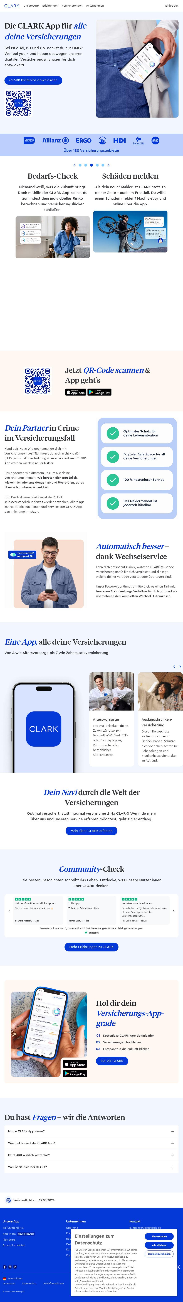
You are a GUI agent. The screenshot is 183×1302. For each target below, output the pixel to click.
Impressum (9, 1283)
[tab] (80, 165)
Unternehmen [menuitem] (95, 5)
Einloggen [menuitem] (172, 5)
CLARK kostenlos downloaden (33, 80)
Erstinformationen (54, 1283)
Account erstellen (14, 1245)
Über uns (72, 1228)
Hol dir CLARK (112, 1061)
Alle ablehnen (159, 1245)
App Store (9, 1234)
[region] (124, 1262)
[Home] (11, 6)
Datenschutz (29, 1283)
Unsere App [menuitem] (31, 5)
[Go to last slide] (174, 667)
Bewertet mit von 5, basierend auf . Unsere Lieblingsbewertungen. (91, 928)
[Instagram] (10, 1267)
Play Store (9, 1240)
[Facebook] (5, 1267)
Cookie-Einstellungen (159, 1254)
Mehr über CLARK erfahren (92, 831)
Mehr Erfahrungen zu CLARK (91, 947)
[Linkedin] (15, 1267)
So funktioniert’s (13, 1228)
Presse (70, 1233)
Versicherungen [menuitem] (72, 5)
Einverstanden (159, 1236)
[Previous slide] (74, 165)
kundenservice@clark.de (145, 1228)
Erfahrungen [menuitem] (50, 5)
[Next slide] (109, 165)
